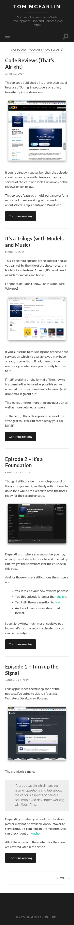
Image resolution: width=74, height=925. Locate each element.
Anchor (36, 833)
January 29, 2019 (17, 679)
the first (62, 596)
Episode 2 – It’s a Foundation (24, 462)
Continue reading (20, 216)
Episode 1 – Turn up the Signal (31, 669)
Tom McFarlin (37, 6)
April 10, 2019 (14, 73)
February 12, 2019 (18, 472)
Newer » (62, 878)
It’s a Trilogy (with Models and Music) (34, 241)
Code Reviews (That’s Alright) (29, 63)
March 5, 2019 (15, 251)
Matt (58, 602)
